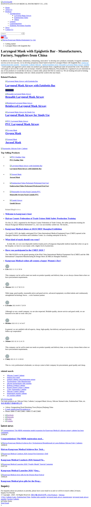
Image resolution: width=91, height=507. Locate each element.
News (7, 28)
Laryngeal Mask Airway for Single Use (27, 115)
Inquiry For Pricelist (8, 493)
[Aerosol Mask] (11, 139)
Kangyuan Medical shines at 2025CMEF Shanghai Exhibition (33, 229)
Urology (13, 22)
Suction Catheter (13, 499)
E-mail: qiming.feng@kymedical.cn (17, 409)
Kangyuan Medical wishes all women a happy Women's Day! (33, 261)
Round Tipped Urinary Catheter (18, 387)
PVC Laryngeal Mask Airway (22, 124)
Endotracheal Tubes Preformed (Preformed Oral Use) (29, 186)
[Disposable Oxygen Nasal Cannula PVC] (25, 192)
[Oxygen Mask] (11, 130)
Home (7, 8)
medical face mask (13, 377)
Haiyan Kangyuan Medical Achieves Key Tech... (23, 449)
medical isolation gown (50, 65)
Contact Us (9, 30)
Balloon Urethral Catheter (16, 385)
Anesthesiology (15, 14)
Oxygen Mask (13, 133)
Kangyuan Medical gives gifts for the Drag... (21, 481)
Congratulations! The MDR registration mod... (22, 439)
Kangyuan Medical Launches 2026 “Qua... (20, 470)
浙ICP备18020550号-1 (39, 495)
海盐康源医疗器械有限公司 (11, 403)
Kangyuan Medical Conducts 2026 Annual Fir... (23, 460)
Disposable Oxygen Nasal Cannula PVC (24, 195)
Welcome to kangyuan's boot (18, 214)
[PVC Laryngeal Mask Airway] (16, 121)
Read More (9, 90)
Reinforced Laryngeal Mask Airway (25, 106)
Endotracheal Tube (23, 497)
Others (16, 20)
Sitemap (61, 495)
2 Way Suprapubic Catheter (16, 389)
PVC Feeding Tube (16, 160)
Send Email (5, 503)
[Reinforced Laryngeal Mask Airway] (18, 103)
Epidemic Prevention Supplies (20, 26)
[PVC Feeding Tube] (17, 157)
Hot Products (52, 495)
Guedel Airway (15, 203)
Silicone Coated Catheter (15, 375)
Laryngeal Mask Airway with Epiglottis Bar (30, 85)
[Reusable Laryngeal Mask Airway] (18, 94)
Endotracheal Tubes (21, 18)
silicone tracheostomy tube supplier (19, 383)
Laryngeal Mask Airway (22, 16)
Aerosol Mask (13, 142)
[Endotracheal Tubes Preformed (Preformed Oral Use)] (29, 183)
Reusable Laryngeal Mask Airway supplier (74, 65)
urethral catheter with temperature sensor (21, 379)
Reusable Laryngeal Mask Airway (24, 96)
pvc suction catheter (14, 395)
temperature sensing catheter (17, 393)
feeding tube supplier (38, 497)
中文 (6, 38)
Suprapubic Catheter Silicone (31, 65)
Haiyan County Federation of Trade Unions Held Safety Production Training (40, 218)
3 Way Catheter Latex (8, 497)
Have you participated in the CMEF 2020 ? (25, 250)
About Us (8, 10)
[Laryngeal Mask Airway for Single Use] (20, 112)
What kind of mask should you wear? (22, 239)
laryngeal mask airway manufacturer (59, 497)
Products (8, 12)
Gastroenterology (16, 24)
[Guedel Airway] (16, 200)
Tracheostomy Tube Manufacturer (19, 381)
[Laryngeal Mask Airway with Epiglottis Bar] (21, 81)
